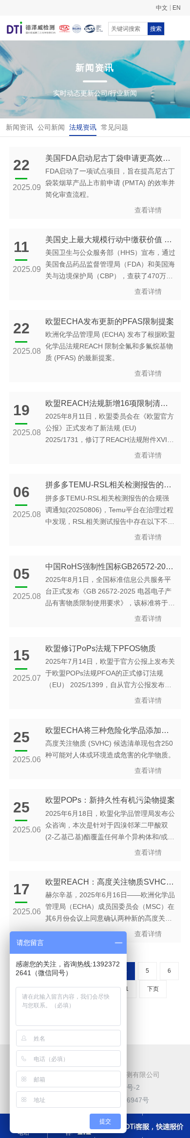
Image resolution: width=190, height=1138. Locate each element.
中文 (162, 7)
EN (176, 7)
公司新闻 (51, 127)
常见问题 (114, 127)
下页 (153, 988)
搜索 (156, 28)
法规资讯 (82, 127)
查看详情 (148, 210)
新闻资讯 (19, 127)
